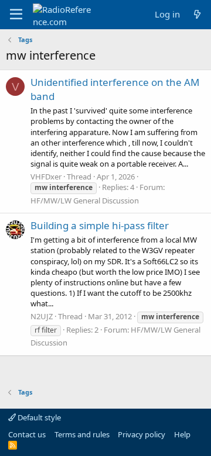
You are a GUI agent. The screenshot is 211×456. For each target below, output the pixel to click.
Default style (38, 417)
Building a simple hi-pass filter (99, 225)
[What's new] (197, 14)
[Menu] (16, 14)
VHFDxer (46, 176)
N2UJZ (41, 316)
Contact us (27, 434)
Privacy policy (141, 434)
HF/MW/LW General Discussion (84, 200)
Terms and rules (82, 434)
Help (182, 434)
